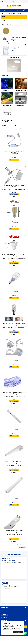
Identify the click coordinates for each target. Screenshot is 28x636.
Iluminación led (7, 90)
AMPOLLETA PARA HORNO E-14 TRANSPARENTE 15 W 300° (14, 289)
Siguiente (18, 544)
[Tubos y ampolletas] (21, 83)
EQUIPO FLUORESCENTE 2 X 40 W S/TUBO (14, 530)
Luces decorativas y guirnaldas (7, 121)
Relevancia (9, 125)
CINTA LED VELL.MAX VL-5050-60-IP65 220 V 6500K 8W (14, 393)
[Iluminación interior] (21, 98)
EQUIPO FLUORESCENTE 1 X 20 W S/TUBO (14, 427)
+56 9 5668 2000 (18, 1)
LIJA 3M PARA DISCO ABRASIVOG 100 (18, 28)
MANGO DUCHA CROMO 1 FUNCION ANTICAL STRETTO (18, 37)
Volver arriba (22, 547)
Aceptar (18, 632)
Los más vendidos (6, 24)
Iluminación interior (21, 105)
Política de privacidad (11, 629)
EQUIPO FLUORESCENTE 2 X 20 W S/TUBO (14, 496)
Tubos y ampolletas (21, 90)
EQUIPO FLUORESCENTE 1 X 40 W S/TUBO (14, 461)
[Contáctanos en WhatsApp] (25, 633)
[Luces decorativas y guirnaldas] (7, 113)
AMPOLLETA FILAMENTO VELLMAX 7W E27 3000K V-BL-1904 (14, 220)
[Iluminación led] (7, 83)
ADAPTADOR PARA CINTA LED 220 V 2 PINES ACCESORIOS (14, 152)
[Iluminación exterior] (7, 98)
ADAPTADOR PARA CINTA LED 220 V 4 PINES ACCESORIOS (14, 186)
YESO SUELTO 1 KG (15, 47)
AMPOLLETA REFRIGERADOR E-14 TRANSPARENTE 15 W (14, 323)
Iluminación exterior (7, 105)
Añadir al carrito (14, 159)
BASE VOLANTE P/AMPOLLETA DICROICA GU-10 (14, 358)
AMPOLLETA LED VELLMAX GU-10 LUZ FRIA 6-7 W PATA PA (14, 255)
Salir (7, 632)
